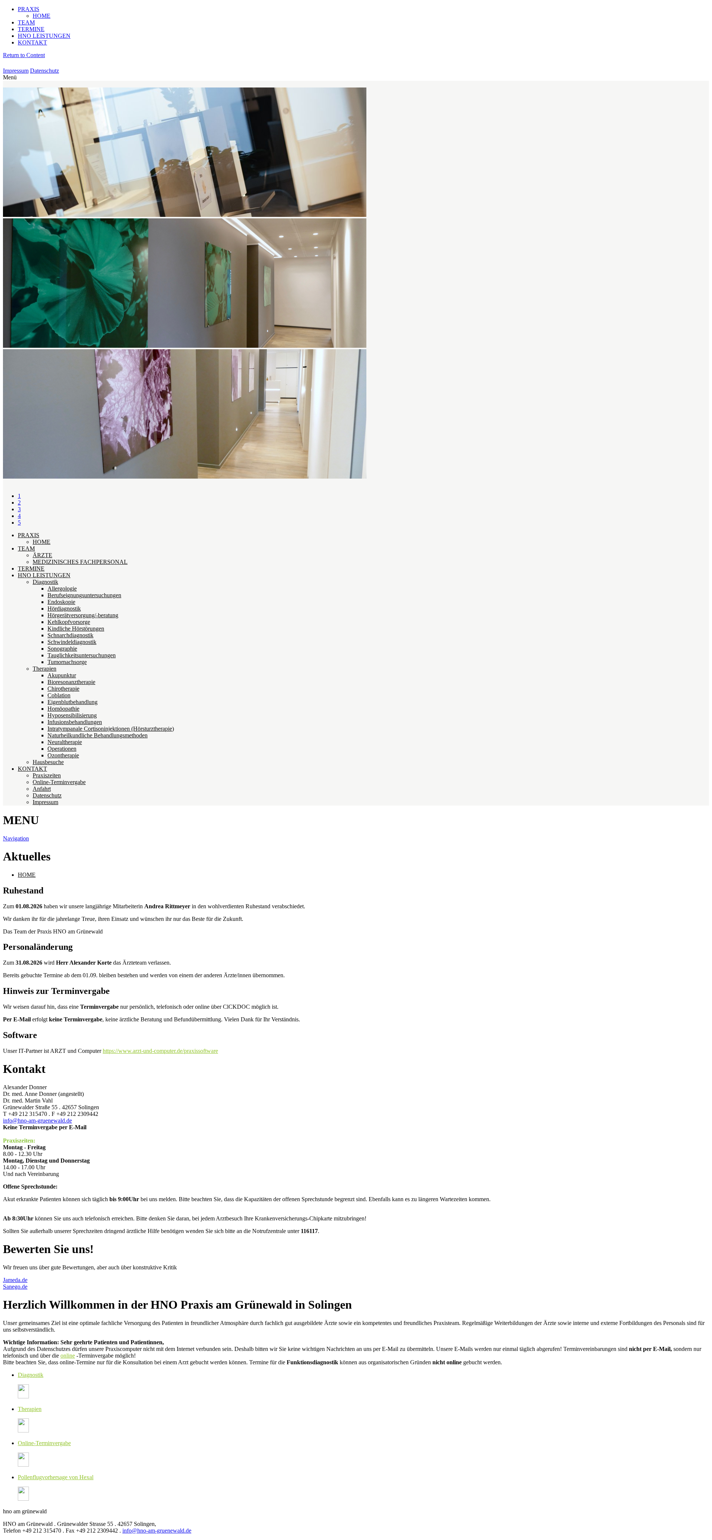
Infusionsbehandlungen (74, 722)
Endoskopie (61, 602)
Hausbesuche (48, 762)
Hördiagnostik (64, 608)
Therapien (44, 668)
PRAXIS (28, 9)
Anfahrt (42, 789)
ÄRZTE (42, 555)
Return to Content (24, 55)
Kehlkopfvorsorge (68, 622)
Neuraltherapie (64, 742)
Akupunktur (61, 675)
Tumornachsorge (67, 662)
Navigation (16, 838)
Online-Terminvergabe (59, 782)
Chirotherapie (63, 688)
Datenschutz (44, 70)
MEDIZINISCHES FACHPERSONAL (80, 562)
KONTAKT (32, 42)
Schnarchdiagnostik (70, 635)
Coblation (58, 695)
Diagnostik (45, 582)
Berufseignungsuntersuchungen (84, 595)
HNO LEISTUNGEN (44, 36)
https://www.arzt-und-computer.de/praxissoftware (160, 1051)
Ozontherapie (63, 755)
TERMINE (31, 29)
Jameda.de (15, 1280)
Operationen (61, 749)
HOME (41, 16)
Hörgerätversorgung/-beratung (82, 615)
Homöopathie (63, 708)
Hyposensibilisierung (72, 715)
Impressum (16, 70)
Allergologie (62, 588)
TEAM (26, 22)
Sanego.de (15, 1286)
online (67, 1355)
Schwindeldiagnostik (71, 642)
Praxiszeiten (47, 775)
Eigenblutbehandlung (72, 702)
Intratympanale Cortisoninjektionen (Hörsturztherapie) (110, 729)
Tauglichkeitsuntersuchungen (81, 655)
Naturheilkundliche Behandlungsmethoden (97, 735)
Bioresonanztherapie (71, 682)
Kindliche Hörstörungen (75, 628)
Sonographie (62, 648)
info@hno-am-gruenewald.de (37, 1120)
